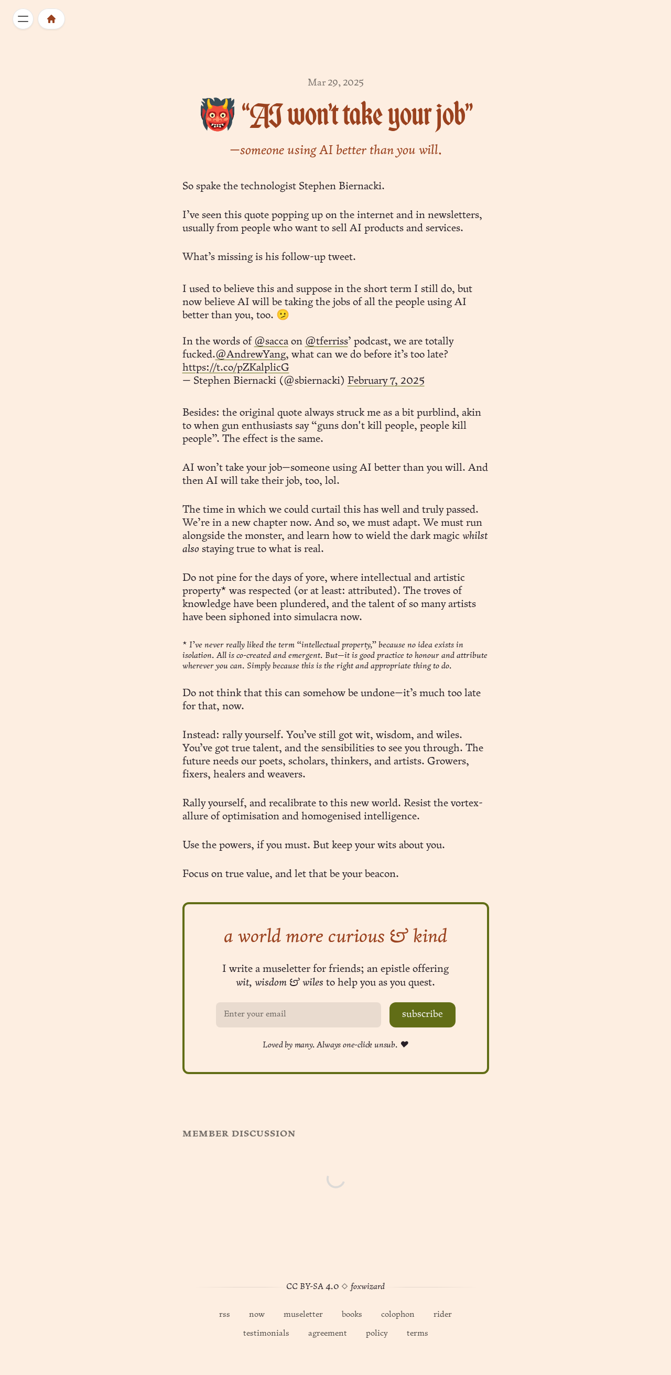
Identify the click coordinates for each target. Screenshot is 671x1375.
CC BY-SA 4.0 (312, 1287)
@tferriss (326, 342)
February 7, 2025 (386, 381)
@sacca (271, 342)
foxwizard (368, 1287)
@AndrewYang (250, 355)
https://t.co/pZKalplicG (235, 368)
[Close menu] (23, 18)
